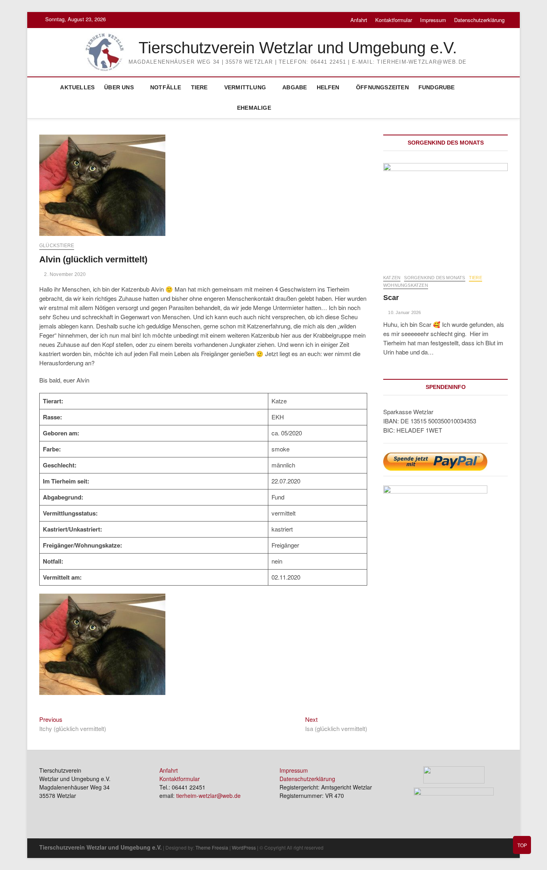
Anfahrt (358, 20)
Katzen (391, 277)
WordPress (244, 847)
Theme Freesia (211, 847)
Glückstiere (56, 245)
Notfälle (165, 87)
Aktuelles (77, 87)
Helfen (328, 87)
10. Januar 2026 (404, 312)
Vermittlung (245, 87)
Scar (391, 298)
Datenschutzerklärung (479, 20)
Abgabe (294, 87)
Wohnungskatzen (405, 285)
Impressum (433, 20)
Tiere (199, 87)
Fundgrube (436, 87)
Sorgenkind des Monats (434, 277)
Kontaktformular (393, 20)
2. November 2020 (64, 274)
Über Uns (119, 87)
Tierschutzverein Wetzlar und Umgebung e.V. (298, 47)
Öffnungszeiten (382, 87)
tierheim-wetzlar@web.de (208, 795)
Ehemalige (254, 108)
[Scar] (445, 214)
